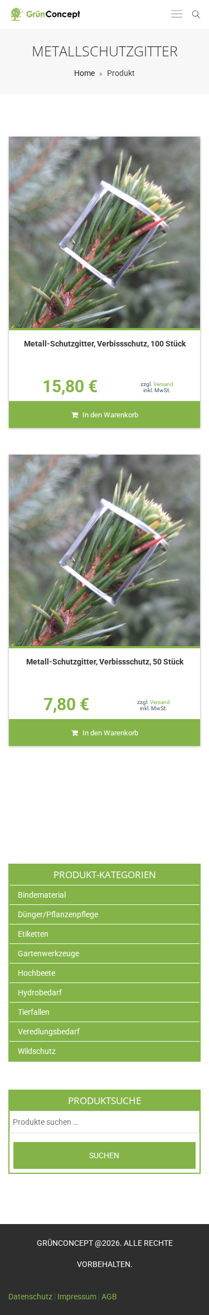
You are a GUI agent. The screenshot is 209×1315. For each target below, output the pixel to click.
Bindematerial (42, 894)
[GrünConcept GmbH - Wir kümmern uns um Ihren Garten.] (48, 14)
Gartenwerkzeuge (48, 953)
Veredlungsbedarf (49, 1031)
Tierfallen (34, 1012)
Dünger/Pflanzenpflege (58, 914)
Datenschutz (30, 1296)
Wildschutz (37, 1051)
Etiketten (33, 933)
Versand (163, 384)
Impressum (76, 1296)
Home (84, 73)
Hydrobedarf (40, 992)
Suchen (104, 1155)
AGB (109, 1296)
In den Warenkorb (110, 415)
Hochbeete (36, 973)
